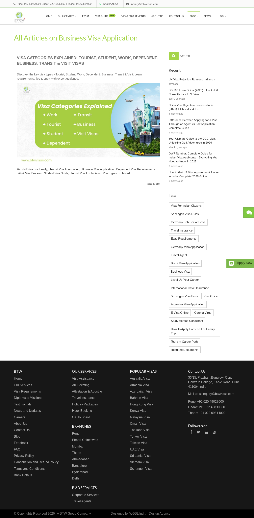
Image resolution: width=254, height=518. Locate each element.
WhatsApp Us (110, 4)
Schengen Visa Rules (185, 214)
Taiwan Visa (138, 443)
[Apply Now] (231, 263)
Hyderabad (80, 472)
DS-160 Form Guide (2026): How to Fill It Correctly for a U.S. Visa (194, 92)
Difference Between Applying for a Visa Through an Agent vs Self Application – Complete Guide (193, 123)
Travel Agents (81, 501)
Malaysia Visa (140, 417)
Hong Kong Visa (141, 404)
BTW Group (68, 513)
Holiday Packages (85, 404)
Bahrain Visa (139, 397)
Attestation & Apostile (87, 391)
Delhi (76, 478)
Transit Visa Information (64, 169)
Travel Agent (179, 255)
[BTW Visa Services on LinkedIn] (206, 432)
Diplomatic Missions (28, 397)
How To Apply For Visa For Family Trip (193, 331)
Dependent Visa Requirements (135, 169)
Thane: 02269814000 (79, 4)
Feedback (21, 443)
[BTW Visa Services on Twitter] (198, 432)
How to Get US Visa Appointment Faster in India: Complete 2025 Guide (194, 174)
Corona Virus (202, 312)
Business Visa (180, 271)
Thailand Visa (140, 430)
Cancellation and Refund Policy (36, 462)
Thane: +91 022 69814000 (206, 413)
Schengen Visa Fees (184, 296)
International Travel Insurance (190, 288)
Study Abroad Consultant (187, 320)
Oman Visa (138, 423)
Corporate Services (85, 495)
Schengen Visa (141, 468)
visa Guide (104, 15)
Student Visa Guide (56, 173)
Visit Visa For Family (34, 169)
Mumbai (77, 446)
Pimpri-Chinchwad (85, 440)
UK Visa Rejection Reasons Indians (191, 79)
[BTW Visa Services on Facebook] (191, 432)
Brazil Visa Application (185, 263)
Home (48, 15)
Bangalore (79, 465)
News (207, 15)
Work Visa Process (29, 173)
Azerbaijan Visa (141, 391)
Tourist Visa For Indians (85, 173)
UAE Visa (137, 449)
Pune (76, 433)
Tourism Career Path (184, 341)
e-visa (85, 15)
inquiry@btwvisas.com (145, 4)
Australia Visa (140, 378)
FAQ (17, 449)
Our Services (66, 15)
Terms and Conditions (29, 468)
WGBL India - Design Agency (149, 513)
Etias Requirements (183, 238)
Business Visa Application (98, 169)
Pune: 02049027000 (28, 4)
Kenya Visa (138, 410)
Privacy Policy (24, 455)
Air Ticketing (80, 385)
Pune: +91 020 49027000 (206, 401)
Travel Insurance (181, 230)
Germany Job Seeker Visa (188, 222)
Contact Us (176, 15)
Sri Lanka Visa (140, 455)
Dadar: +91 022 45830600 (206, 407)
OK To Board (81, 417)
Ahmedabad (80, 459)
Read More (153, 183)
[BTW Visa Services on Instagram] (214, 432)
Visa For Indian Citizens (186, 205)
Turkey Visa (138, 436)
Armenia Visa (139, 385)
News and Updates (27, 410)
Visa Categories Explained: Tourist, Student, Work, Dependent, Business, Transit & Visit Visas (87, 61)
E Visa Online (180, 312)
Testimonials (23, 404)
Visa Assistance (83, 378)
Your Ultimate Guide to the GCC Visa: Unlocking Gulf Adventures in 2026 (192, 140)
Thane (76, 452)
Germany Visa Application (187, 247)
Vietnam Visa (139, 462)
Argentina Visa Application (187, 304)
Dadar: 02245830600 (53, 4)
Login (222, 15)
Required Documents (184, 349)
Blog (193, 15)
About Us (157, 15)
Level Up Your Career (185, 279)
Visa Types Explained (116, 173)
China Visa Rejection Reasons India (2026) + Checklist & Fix (191, 107)
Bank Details (23, 475)
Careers (19, 417)
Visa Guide (211, 296)
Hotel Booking (82, 410)
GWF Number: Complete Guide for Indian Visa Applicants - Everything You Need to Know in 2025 (193, 157)
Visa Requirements (133, 15)
